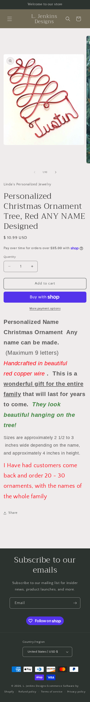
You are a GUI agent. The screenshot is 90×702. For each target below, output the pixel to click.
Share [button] (13, 513)
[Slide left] (34, 172)
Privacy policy (76, 691)
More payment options (45, 308)
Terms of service (52, 691)
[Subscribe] (75, 603)
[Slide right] (55, 172)
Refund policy (27, 691)
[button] (9, 19)
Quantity (10, 256)
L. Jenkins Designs (34, 686)
